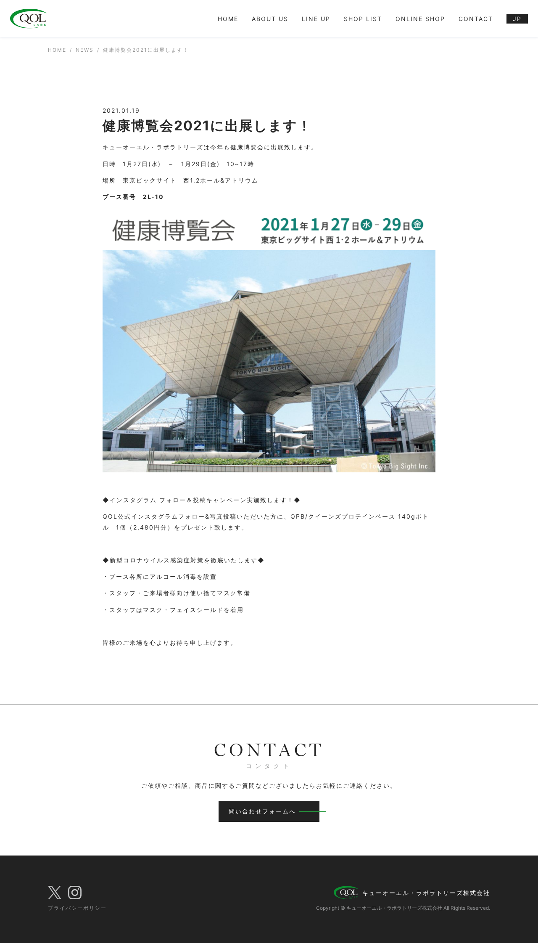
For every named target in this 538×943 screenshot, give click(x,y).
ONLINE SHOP (420, 18)
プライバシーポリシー (77, 908)
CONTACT (476, 18)
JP (517, 18)
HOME (228, 18)
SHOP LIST (363, 18)
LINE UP (316, 18)
